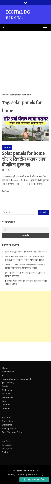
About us (6, 417)
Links (4, 401)
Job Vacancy (8, 382)
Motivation (7, 390)
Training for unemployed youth (17, 379)
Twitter (5, 452)
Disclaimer (7, 424)
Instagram (7, 448)
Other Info (7, 408)
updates (7, 147)
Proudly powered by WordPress (24, 474)
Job (3, 375)
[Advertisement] (25, 58)
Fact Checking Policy (12, 432)
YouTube (6, 441)
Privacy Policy (9, 428)
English (5, 386)
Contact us (7, 421)
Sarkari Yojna (8, 371)
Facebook (7, 444)
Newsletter (7, 397)
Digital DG (18, 12)
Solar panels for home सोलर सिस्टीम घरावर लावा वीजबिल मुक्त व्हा (24, 159)
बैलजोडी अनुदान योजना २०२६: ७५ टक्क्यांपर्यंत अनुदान (26, 251)
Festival (6, 393)
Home (5, 94)
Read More (5, 191)
